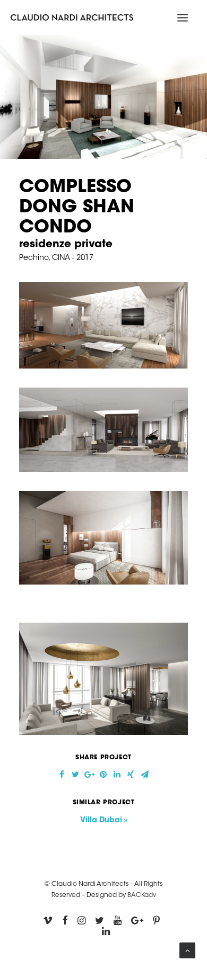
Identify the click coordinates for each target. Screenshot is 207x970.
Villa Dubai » (103, 820)
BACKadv (141, 895)
